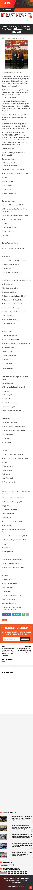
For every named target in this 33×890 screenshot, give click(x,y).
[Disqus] (16, 738)
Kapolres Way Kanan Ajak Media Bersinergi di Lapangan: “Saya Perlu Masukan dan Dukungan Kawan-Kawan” (22, 854)
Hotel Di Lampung (10, 880)
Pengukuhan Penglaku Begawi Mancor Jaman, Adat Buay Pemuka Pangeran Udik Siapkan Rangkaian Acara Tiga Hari (21, 827)
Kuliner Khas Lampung (21, 880)
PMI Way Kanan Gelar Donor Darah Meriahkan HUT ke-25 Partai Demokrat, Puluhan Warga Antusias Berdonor (22, 845)
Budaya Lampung (16, 882)
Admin (17, 4)
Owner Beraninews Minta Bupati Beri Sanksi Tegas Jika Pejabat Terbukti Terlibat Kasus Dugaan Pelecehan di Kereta (22, 818)
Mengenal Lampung (14, 878)
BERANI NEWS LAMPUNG (20, 886)
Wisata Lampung (25, 878)
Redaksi (6, 878)
